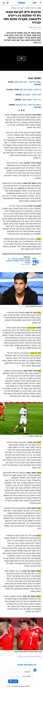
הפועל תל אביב (36, 656)
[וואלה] (21, 3)
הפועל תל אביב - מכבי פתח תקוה (27, 82)
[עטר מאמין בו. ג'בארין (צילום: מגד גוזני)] (21, 420)
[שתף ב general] (4, 3)
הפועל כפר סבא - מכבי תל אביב (28, 105)
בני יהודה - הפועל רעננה (31, 100)
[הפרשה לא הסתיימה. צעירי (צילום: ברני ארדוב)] (21, 290)
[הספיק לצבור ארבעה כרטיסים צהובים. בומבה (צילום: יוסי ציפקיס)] (21, 636)
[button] (34, 3)
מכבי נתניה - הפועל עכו (31, 95)
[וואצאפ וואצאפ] (8, 3)
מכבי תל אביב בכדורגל (24, 656)
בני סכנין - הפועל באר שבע (30, 90)
